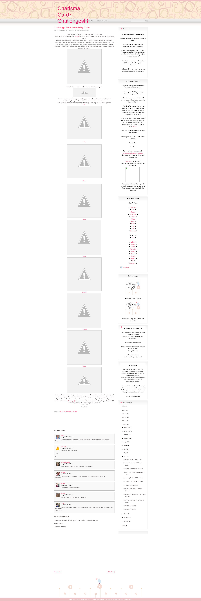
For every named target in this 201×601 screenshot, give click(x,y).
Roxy (84, 219)
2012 (124, 413)
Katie (133, 224)
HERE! (135, 126)
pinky (62, 435)
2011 (124, 417)
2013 (124, 410)
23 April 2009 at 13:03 (67, 437)
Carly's (77, 36)
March (126, 514)
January (126, 521)
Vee (84, 105)
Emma (133, 217)
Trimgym (63, 447)
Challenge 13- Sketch (130, 505)
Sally (84, 142)
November (127, 431)
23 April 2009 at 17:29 (67, 448)
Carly (84, 366)
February (126, 517)
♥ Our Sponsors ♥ (103, 21)
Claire (84, 181)
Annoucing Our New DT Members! (133, 478)
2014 (124, 406)
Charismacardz (105, 599)
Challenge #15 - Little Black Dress (133, 481)
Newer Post (57, 572)
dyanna (63, 493)
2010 (124, 421)
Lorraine (133, 231)
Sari (133, 228)
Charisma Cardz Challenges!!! (78, 599)
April (125, 456)
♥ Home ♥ (59, 21)
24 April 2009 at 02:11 (67, 464)
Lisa (133, 209)
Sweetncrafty (128, 599)
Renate (133, 254)
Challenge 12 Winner (130, 509)
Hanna (63, 483)
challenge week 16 (66, 411)
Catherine (133, 249)
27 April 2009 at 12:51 (67, 485)
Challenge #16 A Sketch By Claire (133, 468)
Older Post (111, 572)
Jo (133, 261)
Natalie (133, 246)
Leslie (62, 503)
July (125, 445)
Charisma (128, 161)
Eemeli (133, 256)
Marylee (133, 263)
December (127, 427)
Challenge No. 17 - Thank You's (133, 459)
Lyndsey (84, 329)
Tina (133, 226)
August (126, 442)
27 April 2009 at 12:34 (67, 474)
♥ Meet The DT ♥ (88, 21)
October (126, 434)
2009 (124, 424)
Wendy (63, 472)
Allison (133, 242)
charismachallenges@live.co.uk (71, 401)
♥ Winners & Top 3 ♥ (72, 21)
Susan (133, 221)
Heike (84, 256)
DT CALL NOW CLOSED (131, 485)
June (125, 449)
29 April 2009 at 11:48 (67, 495)
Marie (133, 219)
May (125, 453)
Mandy (133, 251)
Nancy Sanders (65, 462)
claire (75, 411)
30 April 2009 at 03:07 (67, 505)
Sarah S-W (133, 214)
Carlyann (133, 207)
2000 (124, 525)
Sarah (133, 212)
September (127, 438)
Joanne (84, 292)
